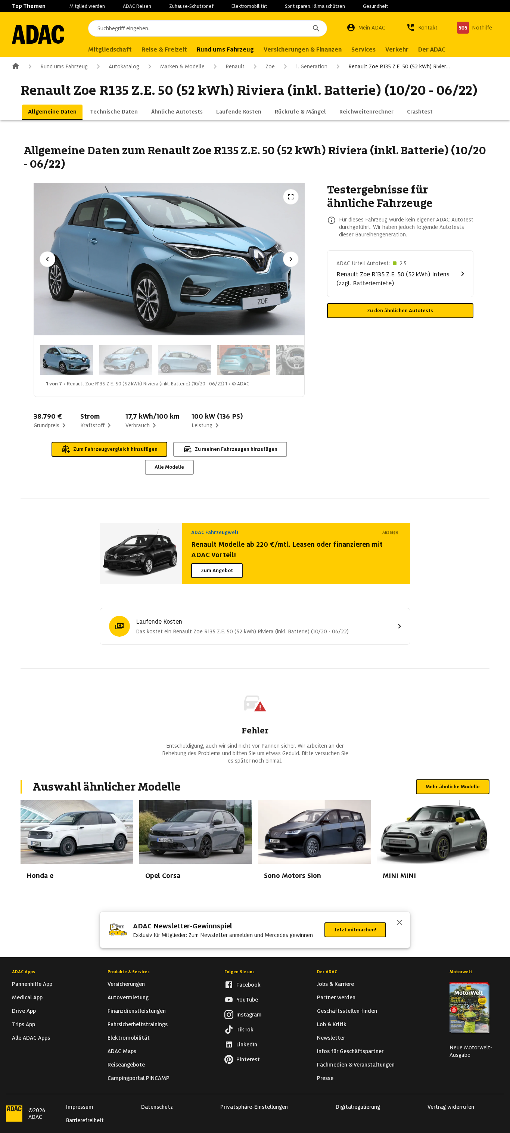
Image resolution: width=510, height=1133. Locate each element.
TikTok (245, 1029)
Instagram (249, 1014)
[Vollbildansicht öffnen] (291, 197)
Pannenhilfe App (32, 984)
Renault (235, 66)
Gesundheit (375, 6)
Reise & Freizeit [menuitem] (164, 49)
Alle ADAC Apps (31, 1037)
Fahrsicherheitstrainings (138, 1024)
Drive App (24, 1011)
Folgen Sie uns (239, 971)
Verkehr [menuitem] (396, 49)
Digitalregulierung (358, 1106)
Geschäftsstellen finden (347, 1011)
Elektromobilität (249, 6)
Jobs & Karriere (335, 984)
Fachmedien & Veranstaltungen (356, 1064)
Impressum (79, 1106)
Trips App (23, 1024)
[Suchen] (316, 28)
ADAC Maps (122, 1051)
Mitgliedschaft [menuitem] (110, 49)
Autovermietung (128, 997)
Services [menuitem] (363, 49)
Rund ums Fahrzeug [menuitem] (225, 49)
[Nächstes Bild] (291, 259)
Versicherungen (126, 984)
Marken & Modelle (182, 66)
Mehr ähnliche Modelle (453, 786)
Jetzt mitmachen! (355, 929)
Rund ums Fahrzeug (64, 66)
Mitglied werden (87, 6)
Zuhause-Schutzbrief (191, 6)
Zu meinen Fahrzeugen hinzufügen (236, 449)
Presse (325, 1078)
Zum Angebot (217, 570)
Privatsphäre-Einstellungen (254, 1106)
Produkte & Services (129, 971)
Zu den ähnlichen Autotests (400, 310)
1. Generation (311, 66)
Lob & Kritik (331, 1024)
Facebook (248, 984)
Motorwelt (461, 971)
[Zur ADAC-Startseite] (38, 34)
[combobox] (207, 28)
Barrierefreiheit (85, 1120)
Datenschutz (157, 1106)
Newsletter (331, 1037)
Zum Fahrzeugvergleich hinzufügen (115, 449)
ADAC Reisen (137, 6)
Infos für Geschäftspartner (350, 1051)
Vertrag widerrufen (450, 1106)
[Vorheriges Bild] (47, 259)
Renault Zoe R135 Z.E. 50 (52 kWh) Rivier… (399, 66)
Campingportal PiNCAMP (139, 1078)
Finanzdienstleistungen (137, 1011)
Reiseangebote (126, 1064)
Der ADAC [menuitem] (431, 49)
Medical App (27, 997)
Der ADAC (327, 971)
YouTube (247, 999)
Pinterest (248, 1059)
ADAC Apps (23, 971)
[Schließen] (399, 923)
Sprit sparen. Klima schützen (315, 6)
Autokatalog (124, 66)
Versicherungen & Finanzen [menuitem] (303, 49)
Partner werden (336, 997)
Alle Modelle (169, 467)
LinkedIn (246, 1044)
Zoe (270, 66)
